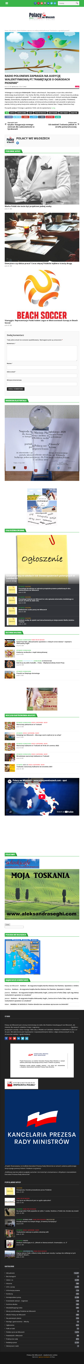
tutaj (53, 108)
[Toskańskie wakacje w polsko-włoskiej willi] (10, 1233)
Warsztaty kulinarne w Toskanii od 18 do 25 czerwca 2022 (37, 746)
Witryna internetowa (14, 380)
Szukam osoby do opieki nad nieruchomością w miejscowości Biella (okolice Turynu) (46, 621)
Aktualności (12, 30)
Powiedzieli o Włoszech (14, 1336)
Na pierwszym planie (47, 661)
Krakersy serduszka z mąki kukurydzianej (31, 652)
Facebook (9, 117)
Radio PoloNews (53, 113)
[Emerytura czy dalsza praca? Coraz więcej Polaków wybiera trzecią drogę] (42, 237)
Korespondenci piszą (28, 661)
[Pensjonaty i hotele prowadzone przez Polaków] (10, 1191)
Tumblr (42, 117)
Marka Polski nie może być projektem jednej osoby (28, 206)
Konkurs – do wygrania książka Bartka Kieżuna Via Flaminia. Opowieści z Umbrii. (49, 986)
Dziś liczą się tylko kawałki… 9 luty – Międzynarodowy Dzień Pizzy (40, 663)
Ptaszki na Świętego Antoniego (28, 673)
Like (78, 86)
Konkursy (25, 1240)
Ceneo (7, 924)
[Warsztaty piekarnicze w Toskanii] (10, 726)
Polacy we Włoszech (33, 138)
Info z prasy (10, 1287)
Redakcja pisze (11, 1342)
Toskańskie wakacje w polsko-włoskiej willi (32, 1232)
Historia (9, 1283)
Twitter (18, 117)
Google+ (26, 117)
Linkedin (34, 117)
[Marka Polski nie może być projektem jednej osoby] (42, 180)
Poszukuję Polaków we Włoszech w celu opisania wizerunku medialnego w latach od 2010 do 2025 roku (46, 600)
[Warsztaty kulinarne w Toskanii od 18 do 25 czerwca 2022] (10, 747)
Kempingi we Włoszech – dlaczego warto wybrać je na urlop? (38, 735)
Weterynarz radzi (12, 1346)
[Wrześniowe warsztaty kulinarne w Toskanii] (10, 757)
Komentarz (11, 343)
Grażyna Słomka (21, 113)
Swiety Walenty (64, 113)
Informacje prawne (27, 1219)
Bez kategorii (11, 1276)
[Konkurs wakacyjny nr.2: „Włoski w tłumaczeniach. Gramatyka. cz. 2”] (10, 1244)
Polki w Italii (10, 1328)
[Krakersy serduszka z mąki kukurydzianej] (10, 653)
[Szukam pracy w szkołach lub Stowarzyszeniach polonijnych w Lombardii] (42, 559)
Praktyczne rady (50, 1219)
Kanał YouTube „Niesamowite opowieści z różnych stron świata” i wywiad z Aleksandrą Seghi (44, 642)
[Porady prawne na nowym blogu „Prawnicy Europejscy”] (10, 1223)
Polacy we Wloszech (40, 113)
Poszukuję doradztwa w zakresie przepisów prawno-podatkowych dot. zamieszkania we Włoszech (45, 589)
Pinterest (51, 117)
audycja (12, 113)
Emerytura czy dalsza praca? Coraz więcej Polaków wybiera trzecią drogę (38, 263)
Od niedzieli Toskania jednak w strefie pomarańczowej (62, 125)
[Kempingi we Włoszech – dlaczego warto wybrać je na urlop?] (10, 736)
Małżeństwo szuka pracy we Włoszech (33, 610)
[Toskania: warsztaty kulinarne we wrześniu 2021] (10, 768)
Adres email (11, 372)
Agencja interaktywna (44, 1357)
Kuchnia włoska (27, 640)
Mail (58, 117)
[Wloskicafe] (22, 868)
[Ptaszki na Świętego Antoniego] (10, 675)
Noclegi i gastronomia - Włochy (39, 722)
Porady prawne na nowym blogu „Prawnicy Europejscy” (36, 1221)
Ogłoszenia (28, 586)
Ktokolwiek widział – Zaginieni (17, 1301)
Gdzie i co (21, 86)
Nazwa (9, 363)
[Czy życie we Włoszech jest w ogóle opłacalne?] (10, 1202)
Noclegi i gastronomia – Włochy (17, 1322)
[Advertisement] (20, 836)
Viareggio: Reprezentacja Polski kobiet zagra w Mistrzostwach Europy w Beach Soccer (41, 321)
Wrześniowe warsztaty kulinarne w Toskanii (32, 756)
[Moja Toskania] (42, 919)
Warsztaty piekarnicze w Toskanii (29, 724)
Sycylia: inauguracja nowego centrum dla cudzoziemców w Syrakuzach (20, 126)
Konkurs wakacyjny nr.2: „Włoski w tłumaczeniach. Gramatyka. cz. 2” (41, 1243)
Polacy (30, 113)
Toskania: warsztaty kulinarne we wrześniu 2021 (34, 767)
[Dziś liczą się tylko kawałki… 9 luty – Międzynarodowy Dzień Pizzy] (10, 664)
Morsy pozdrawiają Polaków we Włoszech (21, 1311)
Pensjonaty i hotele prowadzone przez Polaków (34, 1190)
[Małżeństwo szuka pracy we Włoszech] (12, 611)
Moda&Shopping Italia (14, 1308)
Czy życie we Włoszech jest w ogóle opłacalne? (33, 1200)
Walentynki (74, 113)
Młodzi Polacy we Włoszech (16, 1315)
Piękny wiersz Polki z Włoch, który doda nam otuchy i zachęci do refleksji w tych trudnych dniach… (46, 1254)
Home (6, 30)
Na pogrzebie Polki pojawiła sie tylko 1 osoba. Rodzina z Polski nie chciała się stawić (47, 1211)
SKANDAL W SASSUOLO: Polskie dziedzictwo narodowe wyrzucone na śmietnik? (39, 1004)
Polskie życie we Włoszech (37, 640)
